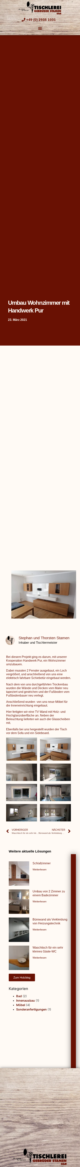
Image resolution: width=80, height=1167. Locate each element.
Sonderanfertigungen (31, 1009)
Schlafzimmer (42, 863)
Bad (19, 996)
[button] (40, 28)
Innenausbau (25, 1000)
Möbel (20, 1005)
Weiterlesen (40, 869)
